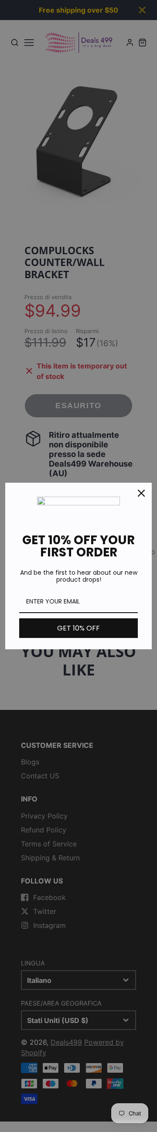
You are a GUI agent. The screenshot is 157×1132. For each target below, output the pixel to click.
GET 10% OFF (78, 628)
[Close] (141, 493)
